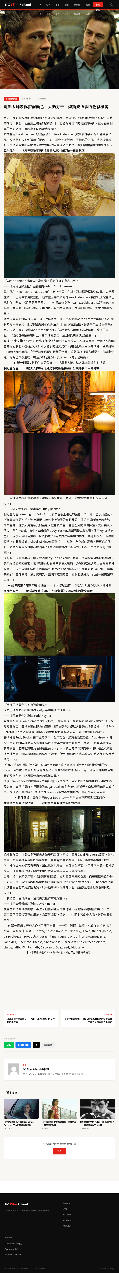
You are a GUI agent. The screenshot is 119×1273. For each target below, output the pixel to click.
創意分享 (67, 6)
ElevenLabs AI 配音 (13, 1243)
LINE (9, 1044)
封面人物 (88, 6)
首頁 (41, 6)
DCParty (67, 1214)
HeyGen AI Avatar (13, 1254)
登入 (59, 1151)
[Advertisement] (59, 981)
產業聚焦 (58, 6)
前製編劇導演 (11, 98)
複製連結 (48, 1045)
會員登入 (98, 5)
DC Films (67, 1220)
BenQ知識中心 (55, 952)
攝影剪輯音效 (77, 6)
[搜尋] (111, 4)
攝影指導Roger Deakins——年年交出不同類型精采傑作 (68, 797)
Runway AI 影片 (12, 1248)
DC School (18, 4)
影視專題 (48, 6)
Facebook (23, 1044)
